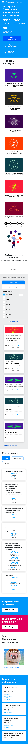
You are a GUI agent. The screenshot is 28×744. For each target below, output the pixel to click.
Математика (9, 297)
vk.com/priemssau (8, 696)
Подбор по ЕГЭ (13, 282)
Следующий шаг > (14, 269)
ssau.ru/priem (7, 694)
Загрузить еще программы (10, 445)
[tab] (5, 224)
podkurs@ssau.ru (8, 710)
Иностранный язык (10, 307)
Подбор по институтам (13, 287)
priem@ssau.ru (7, 693)
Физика (7, 299)
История (8, 309)
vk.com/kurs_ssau (8, 712)
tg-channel (6, 727)
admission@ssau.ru (8, 725)
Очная (6, 458)
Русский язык (9, 294)
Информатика (9, 317)
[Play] (14, 657)
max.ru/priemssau (8, 699)
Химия (7, 302)
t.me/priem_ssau (8, 698)
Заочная (7, 463)
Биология (8, 304)
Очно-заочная (17, 458)
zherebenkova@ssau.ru (9, 739)
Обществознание (10, 312)
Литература (8, 314)
